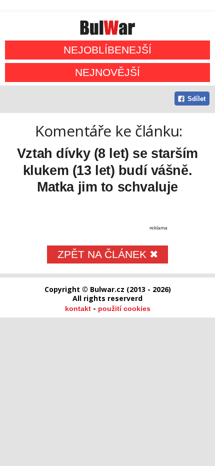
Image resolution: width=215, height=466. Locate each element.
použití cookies (124, 308)
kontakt (78, 308)
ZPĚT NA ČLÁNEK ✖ (108, 254)
